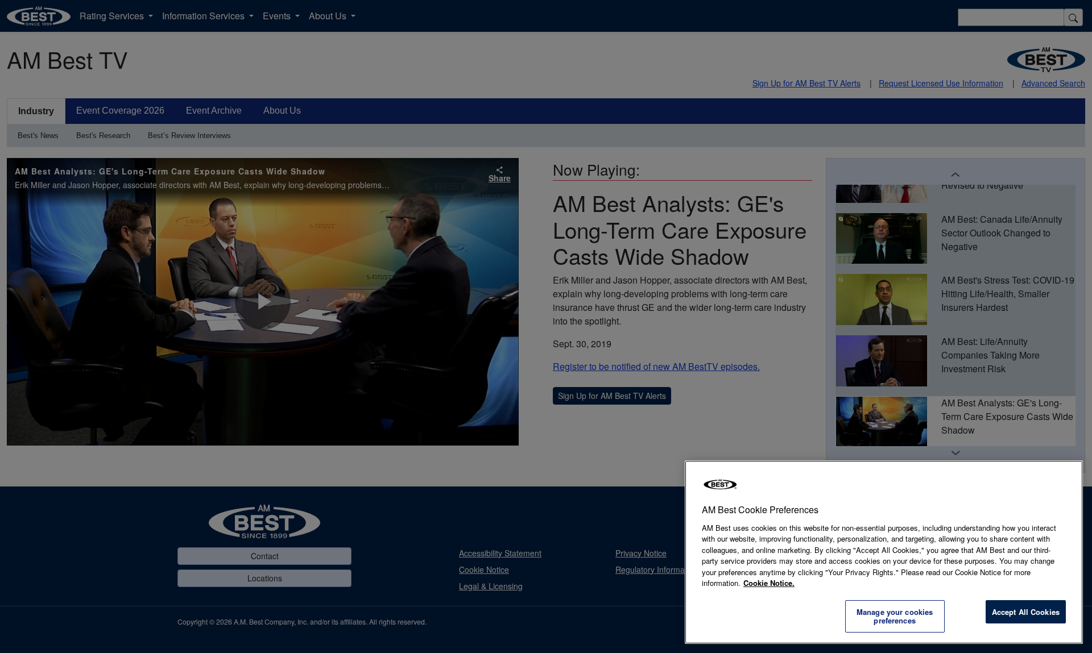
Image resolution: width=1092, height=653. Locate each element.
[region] (884, 552)
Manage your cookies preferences (895, 616)
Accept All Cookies (1026, 611)
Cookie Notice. (769, 582)
